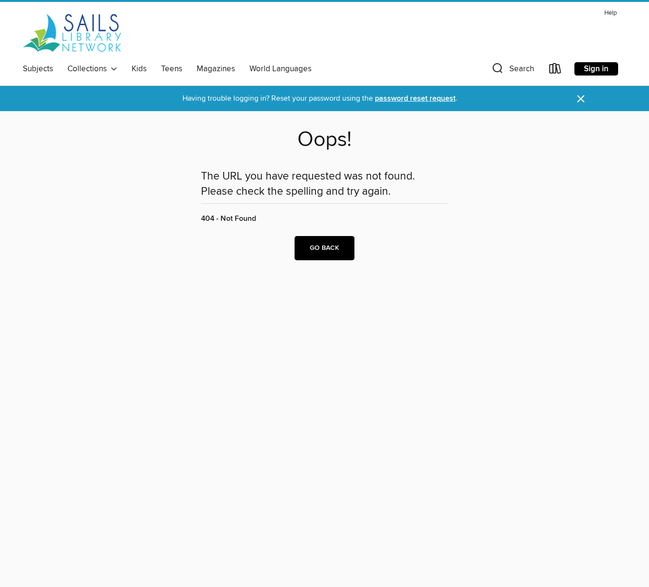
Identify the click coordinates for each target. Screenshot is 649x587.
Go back (324, 248)
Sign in (596, 69)
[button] (512, 70)
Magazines (216, 69)
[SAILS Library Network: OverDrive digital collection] (72, 33)
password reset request (415, 99)
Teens (171, 69)
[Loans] (555, 70)
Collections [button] (89, 69)
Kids (139, 69)
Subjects (38, 69)
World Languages (280, 69)
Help (610, 13)
